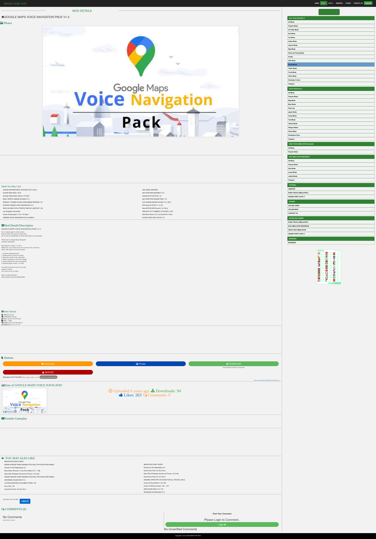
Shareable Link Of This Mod (12, 377)
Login (367, 3)
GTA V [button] (330, 3)
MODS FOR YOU (15, 3)
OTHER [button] (348, 3)
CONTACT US (358, 3)
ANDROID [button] (339, 3)
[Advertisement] (141, 169)
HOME (317, 3)
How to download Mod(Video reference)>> (267, 380)
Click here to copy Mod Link (47, 377)
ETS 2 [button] (323, 3)
